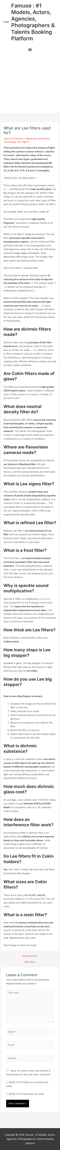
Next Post (30, 962)
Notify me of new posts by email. (26, 1094)
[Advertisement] (30, 83)
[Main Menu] (30, 50)
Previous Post (29, 956)
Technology (10, 142)
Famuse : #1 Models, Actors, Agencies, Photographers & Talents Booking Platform (33, 22)
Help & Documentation (38, 138)
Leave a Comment (13, 138)
